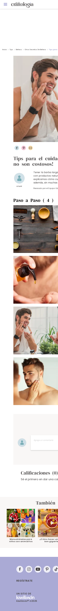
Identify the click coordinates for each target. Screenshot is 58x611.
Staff (19, 186)
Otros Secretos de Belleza (35, 49)
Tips (11, 49)
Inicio (4, 49)
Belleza (19, 49)
